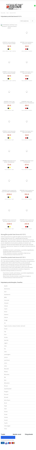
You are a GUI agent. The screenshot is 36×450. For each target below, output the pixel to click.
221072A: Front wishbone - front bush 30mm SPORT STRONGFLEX (9, 44)
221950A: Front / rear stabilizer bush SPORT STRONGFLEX (9, 103)
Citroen (6, 306)
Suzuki (6, 420)
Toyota (5, 423)
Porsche (6, 394)
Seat (5, 408)
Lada (5, 351)
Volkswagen (7, 426)
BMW (5, 297)
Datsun (6, 317)
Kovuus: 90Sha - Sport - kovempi (9, 51)
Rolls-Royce (7, 400)
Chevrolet (6, 300)
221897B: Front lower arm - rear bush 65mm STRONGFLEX (27, 73)
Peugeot (6, 391)
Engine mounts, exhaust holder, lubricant (14, 326)
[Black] (8, 49)
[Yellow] (9, 49)
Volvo (5, 428)
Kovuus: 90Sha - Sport (9, 110)
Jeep (5, 346)
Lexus (5, 363)
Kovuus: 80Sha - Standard (27, 51)
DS (5, 323)
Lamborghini (7, 354)
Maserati (6, 368)
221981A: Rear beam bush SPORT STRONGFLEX (9, 161)
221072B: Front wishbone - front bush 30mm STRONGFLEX (26, 44)
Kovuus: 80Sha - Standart (27, 110)
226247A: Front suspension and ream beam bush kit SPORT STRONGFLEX (9, 221)
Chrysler (6, 303)
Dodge (5, 320)
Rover (5, 403)
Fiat (5, 331)
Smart (5, 414)
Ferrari (5, 328)
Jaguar (5, 343)
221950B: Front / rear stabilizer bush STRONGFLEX (27, 102)
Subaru (6, 417)
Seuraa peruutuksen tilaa (7, 440)
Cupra (5, 308)
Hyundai (6, 340)
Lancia (5, 357)
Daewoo (6, 314)
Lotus (5, 366)
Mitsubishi (7, 383)
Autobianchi (7, 294)
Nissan (6, 386)
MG (5, 377)
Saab (5, 406)
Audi (5, 291)
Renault (6, 397)
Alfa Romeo (7, 288)
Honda (5, 337)
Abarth (5, 286)
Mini (5, 380)
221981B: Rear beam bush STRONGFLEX (26, 161)
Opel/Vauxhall (7, 388)
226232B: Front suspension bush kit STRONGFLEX (27, 191)
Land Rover (7, 360)
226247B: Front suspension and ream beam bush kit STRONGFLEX (27, 221)
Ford (5, 334)
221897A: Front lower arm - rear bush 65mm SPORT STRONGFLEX (9, 73)
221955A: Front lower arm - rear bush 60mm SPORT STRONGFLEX (9, 132)
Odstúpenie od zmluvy (8, 437)
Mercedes (6, 374)
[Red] (25, 49)
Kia (5, 348)
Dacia (5, 311)
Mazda (6, 371)
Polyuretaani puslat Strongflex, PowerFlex (11, 282)
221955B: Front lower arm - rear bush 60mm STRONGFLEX (27, 132)
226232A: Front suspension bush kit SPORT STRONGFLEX (9, 191)
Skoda (5, 411)
